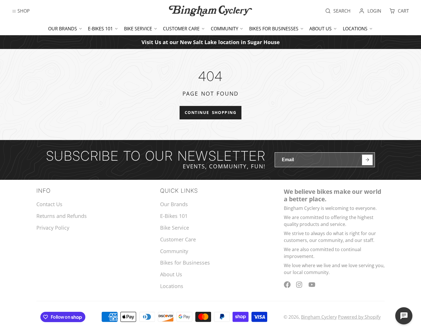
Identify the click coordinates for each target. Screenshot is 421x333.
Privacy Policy (52, 227)
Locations (355, 28)
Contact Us (49, 204)
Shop (23, 11)
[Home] (210, 10)
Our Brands (62, 28)
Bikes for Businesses (273, 28)
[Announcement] (210, 42)
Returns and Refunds (61, 215)
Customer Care (181, 28)
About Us (320, 28)
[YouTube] (311, 284)
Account (370, 11)
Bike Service (138, 28)
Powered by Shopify (359, 317)
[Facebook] (287, 284)
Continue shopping (210, 112)
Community (224, 28)
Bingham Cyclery (319, 317)
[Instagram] (299, 284)
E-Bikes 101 (100, 28)
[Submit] (367, 160)
